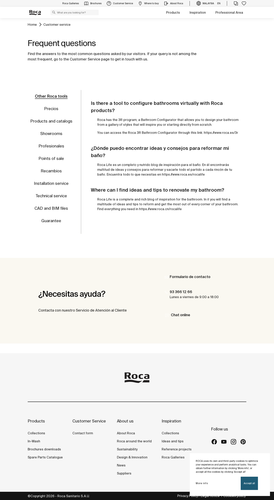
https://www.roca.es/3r (221, 132)
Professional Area (229, 12)
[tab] (51, 96)
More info (202, 483)
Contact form (82, 433)
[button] (54, 12)
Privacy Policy (187, 496)
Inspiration (198, 12)
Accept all (249, 483)
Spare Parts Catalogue (45, 457)
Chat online (180, 315)
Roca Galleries (173, 457)
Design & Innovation (132, 457)
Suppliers (124, 473)
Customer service (57, 24)
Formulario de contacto (190, 277)
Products (173, 12)
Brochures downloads (44, 449)
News (121, 465)
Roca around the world (134, 441)
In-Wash (34, 441)
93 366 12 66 (181, 292)
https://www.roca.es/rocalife (183, 174)
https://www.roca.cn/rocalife (160, 209)
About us (125, 421)
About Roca (126, 433)
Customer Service (89, 421)
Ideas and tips (173, 441)
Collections (36, 433)
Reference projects (177, 449)
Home (32, 24)
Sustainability (127, 449)
